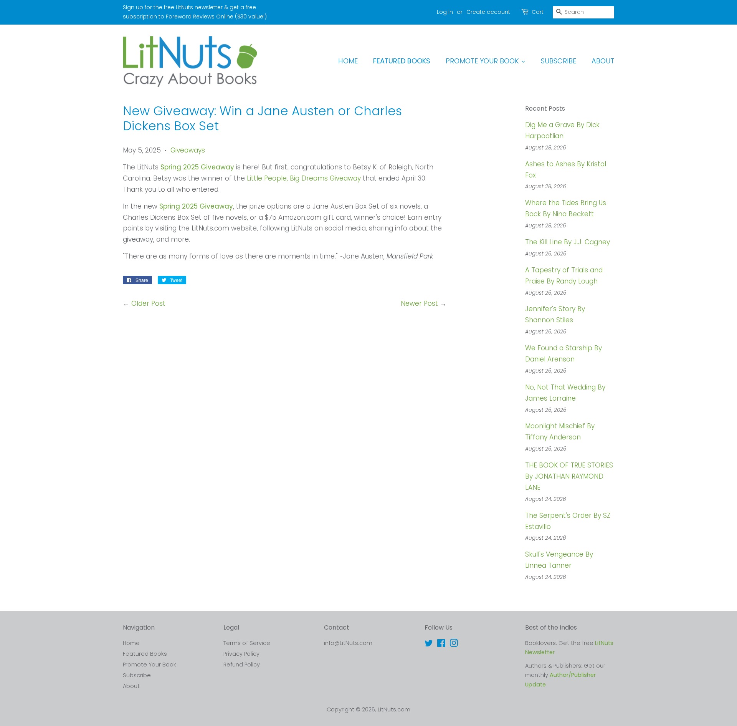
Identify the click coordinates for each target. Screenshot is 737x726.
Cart (538, 12)
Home (348, 61)
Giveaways (187, 150)
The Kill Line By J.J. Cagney (567, 242)
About (603, 61)
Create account (488, 12)
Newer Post (419, 303)
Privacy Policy (241, 654)
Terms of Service (246, 643)
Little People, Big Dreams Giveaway (304, 178)
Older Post (148, 303)
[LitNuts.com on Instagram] (453, 644)
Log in (445, 12)
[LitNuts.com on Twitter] (429, 644)
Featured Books (401, 61)
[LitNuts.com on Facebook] (441, 644)
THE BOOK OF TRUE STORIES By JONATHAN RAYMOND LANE (569, 476)
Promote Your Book (483, 61)
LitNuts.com (394, 709)
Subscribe (558, 61)
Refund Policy (241, 664)
